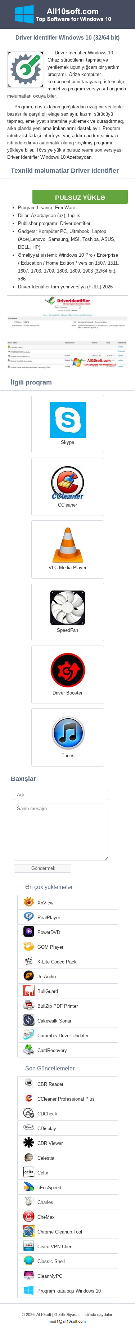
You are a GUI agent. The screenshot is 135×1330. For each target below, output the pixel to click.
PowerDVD (48, 932)
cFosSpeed (49, 1187)
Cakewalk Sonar (54, 1021)
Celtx (42, 1173)
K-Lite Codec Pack (57, 962)
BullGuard (47, 991)
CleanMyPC (49, 1276)
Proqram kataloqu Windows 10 (69, 1291)
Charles (45, 1202)
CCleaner (67, 505)
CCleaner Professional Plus (66, 1099)
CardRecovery (52, 1050)
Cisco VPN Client (55, 1246)
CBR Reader (50, 1084)
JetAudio (46, 976)
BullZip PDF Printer (57, 1006)
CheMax (46, 1217)
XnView (45, 903)
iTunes (67, 755)
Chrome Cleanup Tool (59, 1232)
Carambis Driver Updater (63, 1035)
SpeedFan (67, 630)
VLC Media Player (67, 567)
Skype (67, 442)
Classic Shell (51, 1261)
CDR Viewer (50, 1143)
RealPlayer (48, 917)
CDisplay (46, 1128)
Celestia (45, 1158)
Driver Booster (67, 693)
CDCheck (47, 1113)
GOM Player (50, 947)
